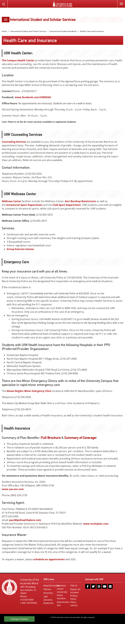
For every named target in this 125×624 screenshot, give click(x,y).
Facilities (61, 598)
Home (4, 31)
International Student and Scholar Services (43, 19)
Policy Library (73, 604)
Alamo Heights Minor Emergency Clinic (29, 391)
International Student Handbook (63, 31)
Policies (47, 589)
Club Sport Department (67, 205)
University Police (62, 594)
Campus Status (19, 619)
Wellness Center (11, 201)
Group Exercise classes (20, 249)
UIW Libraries (47, 598)
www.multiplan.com (96, 523)
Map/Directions (49, 585)
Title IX (73, 585)
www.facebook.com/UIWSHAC (33, 97)
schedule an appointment (49, 559)
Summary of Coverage (80, 438)
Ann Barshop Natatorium (80, 201)
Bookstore (48, 603)
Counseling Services (14, 141)
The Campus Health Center (18, 60)
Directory (48, 592)
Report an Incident (75, 591)
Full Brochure (51, 438)
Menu (121, 4)
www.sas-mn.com (13, 489)
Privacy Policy (73, 597)
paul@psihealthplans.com (25, 520)
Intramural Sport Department (24, 205)
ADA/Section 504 (62, 604)
